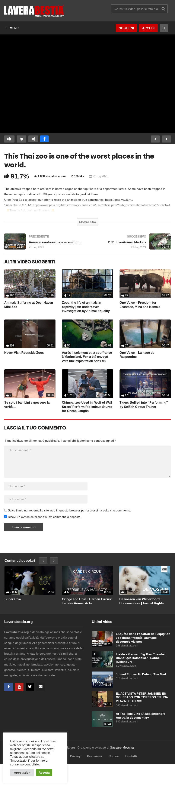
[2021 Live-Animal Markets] (131, 243)
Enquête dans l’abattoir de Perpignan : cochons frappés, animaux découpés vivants (143, 637)
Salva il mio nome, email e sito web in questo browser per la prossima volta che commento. (69, 510)
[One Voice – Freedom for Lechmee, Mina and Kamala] (145, 283)
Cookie (114, 756)
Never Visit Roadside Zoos (24, 352)
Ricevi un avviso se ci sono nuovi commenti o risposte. (44, 517)
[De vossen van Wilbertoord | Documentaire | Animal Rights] (144, 580)
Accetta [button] (44, 772)
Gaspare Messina (122, 747)
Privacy (75, 756)
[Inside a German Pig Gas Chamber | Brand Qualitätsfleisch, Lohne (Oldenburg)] (102, 659)
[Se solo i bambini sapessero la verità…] (29, 383)
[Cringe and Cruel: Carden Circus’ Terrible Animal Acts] (87, 580)
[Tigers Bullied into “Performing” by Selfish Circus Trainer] (145, 383)
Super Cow (12, 599)
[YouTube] (19, 687)
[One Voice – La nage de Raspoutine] (145, 333)
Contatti (131, 756)
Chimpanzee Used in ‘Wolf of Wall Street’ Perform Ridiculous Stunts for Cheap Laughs (87, 407)
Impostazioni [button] (22, 772)
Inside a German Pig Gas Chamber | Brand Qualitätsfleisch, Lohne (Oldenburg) (141, 658)
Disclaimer (94, 756)
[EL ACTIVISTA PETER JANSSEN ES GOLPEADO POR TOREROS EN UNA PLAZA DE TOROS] (102, 699)
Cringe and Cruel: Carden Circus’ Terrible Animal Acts (86, 601)
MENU (14, 28)
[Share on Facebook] (44, 139)
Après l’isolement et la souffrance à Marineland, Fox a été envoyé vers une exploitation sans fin (87, 357)
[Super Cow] (29, 580)
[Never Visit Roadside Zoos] (29, 333)
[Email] (40, 687)
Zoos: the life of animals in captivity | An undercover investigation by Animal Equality (86, 307)
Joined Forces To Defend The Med (141, 674)
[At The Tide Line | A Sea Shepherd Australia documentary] (102, 719)
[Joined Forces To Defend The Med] (102, 680)
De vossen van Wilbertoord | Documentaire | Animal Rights (141, 601)
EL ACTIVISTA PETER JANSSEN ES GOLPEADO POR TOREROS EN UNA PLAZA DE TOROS (142, 697)
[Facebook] (8, 687)
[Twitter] (30, 687)
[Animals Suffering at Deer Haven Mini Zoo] (29, 283)
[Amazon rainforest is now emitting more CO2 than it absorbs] (43, 243)
